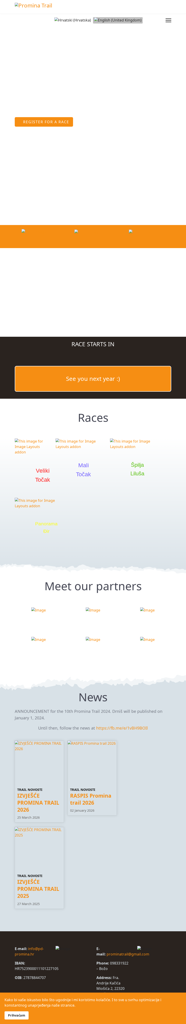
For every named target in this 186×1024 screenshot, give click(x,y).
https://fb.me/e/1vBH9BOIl (122, 728)
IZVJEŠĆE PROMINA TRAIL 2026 (38, 802)
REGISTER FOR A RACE (45, 121)
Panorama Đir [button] (46, 527)
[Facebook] (145, 20)
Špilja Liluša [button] (137, 469)
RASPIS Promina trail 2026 (90, 799)
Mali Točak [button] (83, 469)
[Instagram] (159, 20)
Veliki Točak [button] (42, 475)
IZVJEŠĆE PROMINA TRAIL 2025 (38, 888)
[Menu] (168, 20)
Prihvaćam (16, 1015)
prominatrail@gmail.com (128, 954)
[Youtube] (152, 20)
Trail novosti (29, 789)
